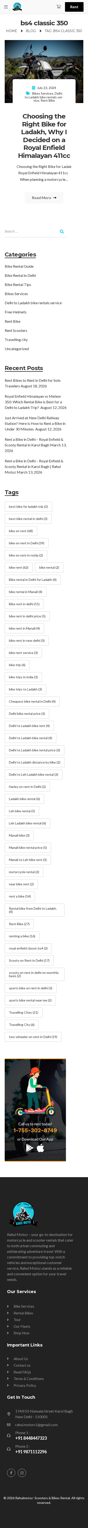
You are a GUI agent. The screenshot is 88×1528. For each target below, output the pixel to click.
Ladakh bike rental (24, 799)
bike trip (17, 665)
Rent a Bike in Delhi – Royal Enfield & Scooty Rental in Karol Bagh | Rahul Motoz (34, 466)
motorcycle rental (24, 872)
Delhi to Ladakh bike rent (29, 726)
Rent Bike (48, 100)
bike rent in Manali (24, 628)
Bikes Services (42, 93)
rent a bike (20, 896)
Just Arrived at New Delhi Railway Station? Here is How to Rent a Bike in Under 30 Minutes (35, 423)
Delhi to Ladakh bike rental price (34, 750)
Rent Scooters (16, 330)
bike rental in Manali (25, 592)
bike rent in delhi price (27, 616)
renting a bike (22, 936)
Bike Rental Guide (19, 266)
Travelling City (21, 1025)
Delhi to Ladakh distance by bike (34, 762)
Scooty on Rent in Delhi (29, 960)
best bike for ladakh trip (28, 506)
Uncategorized (17, 348)
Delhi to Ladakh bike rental (30, 738)
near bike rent (21, 884)
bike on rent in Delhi (26, 543)
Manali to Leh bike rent (28, 860)
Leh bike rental (22, 811)
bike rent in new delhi (27, 640)
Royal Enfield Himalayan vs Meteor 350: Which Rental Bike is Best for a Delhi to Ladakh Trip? (33, 402)
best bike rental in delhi (28, 519)
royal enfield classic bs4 (28, 948)
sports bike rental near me (30, 1000)
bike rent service (23, 653)
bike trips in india (23, 677)
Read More (42, 197)
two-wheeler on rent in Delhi (33, 1037)
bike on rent (21, 531)
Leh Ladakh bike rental (27, 823)
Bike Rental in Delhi (20, 275)
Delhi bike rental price (27, 714)
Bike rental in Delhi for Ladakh (33, 580)
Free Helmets (16, 312)
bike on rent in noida (26, 555)
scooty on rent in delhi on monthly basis (34, 974)
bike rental (49, 567)
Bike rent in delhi (24, 604)
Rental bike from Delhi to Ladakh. (33, 910)
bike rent (18, 567)
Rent (74, 6)
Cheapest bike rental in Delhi (32, 701)
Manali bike (19, 835)
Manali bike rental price (28, 847)
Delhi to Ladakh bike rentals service (44, 96)
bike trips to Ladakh (25, 689)
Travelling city (16, 339)
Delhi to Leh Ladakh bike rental (33, 774)
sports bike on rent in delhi (30, 988)
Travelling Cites (23, 1012)
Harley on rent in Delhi (27, 787)
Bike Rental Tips (18, 284)
